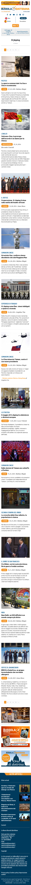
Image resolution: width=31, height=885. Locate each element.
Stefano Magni (21, 89)
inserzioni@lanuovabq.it (8, 847)
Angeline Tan (20, 312)
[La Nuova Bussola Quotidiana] (15, 9)
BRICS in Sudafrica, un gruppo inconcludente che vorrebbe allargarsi (12, 672)
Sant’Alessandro (22, 31)
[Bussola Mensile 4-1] (15, 715)
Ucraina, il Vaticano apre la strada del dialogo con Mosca (8, 788)
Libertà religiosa (7, 144)
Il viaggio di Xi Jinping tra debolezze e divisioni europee (15, 416)
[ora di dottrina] (15, 758)
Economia (5, 206)
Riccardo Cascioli (7, 147)
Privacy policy (5, 872)
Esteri (4, 89)
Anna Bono (21, 206)
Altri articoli (16, 773)
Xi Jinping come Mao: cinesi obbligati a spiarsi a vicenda (15, 307)
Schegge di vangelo (8, 31)
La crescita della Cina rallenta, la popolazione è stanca (14, 516)
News (9, 18)
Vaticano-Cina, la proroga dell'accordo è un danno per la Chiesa (12, 138)
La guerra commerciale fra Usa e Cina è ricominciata (14, 84)
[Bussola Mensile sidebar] (15, 736)
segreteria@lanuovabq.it (8, 845)
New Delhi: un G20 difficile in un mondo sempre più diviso (13, 616)
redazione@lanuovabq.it (8, 843)
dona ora (23, 18)
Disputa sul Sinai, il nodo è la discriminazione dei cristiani (8, 807)
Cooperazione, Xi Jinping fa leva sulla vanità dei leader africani (13, 201)
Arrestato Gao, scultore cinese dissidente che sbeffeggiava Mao (14, 256)
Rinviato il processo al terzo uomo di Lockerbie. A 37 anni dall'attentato (8, 817)
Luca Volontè (22, 421)
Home (16, 43)
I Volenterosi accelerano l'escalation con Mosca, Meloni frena (8, 797)
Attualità (5, 421)
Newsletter (23, 21)
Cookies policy (14, 872)
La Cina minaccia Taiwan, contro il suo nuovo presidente (14, 360)
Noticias (9, 21)
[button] (15, 25)
